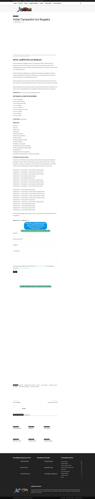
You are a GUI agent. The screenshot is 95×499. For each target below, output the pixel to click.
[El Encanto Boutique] (40, 463)
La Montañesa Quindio (48, 440)
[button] (80, 3)
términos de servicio (24, 268)
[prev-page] (14, 443)
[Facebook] (14, 25)
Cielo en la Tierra (24, 467)
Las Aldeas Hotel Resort (53, 402)
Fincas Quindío (19, 14)
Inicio (15, 3)
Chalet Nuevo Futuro (32, 440)
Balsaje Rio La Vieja (49, 467)
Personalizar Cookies (32, 0)
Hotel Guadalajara (16, 402)
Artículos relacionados (18, 414)
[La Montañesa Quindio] (51, 435)
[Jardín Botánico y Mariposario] (40, 475)
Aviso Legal (25, 0)
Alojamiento (21, 385)
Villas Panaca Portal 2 (17, 440)
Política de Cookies (40, 0)
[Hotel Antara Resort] (16, 463)
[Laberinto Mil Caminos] (16, 475)
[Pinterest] (20, 25)
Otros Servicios (57, 3)
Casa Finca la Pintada (17, 428)
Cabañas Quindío (33, 3)
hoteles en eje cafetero (35, 386)
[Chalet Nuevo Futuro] (35, 435)
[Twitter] (17, 25)
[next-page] (16, 443)
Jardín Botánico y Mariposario (51, 473)
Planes (41, 3)
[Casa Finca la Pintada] (20, 422)
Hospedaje (15, 386)
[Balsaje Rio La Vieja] (40, 469)
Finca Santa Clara (47, 428)
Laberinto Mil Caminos (25, 473)
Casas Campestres (44, 385)
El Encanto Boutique (49, 461)
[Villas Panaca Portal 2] (20, 435)
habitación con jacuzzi (53, 385)
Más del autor (27, 414)
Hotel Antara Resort (24, 461)
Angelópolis (30, 428)
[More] (26, 25)
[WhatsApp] (23, 25)
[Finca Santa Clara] (51, 422)
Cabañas (38, 385)
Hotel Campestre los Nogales (24, 386)
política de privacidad (41, 266)
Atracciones (48, 3)
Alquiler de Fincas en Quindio (30, 385)
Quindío (16, 22)
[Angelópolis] (35, 422)
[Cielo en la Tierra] (16, 469)
